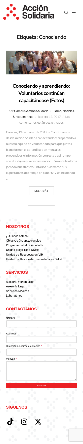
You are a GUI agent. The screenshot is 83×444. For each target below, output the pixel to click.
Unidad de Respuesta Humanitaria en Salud (34, 259)
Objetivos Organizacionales (23, 240)
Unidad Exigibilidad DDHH (22, 250)
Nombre (11, 317)
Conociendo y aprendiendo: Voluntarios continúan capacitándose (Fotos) (41, 93)
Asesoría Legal (15, 286)
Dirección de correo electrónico (24, 346)
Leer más (44, 190)
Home (57, 111)
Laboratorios (14, 295)
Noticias (68, 111)
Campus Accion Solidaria (31, 111)
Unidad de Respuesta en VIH (24, 254)
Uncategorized (23, 116)
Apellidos (11, 333)
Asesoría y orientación (20, 282)
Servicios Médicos (17, 291)
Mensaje (11, 358)
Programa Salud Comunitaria (24, 245)
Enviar (41, 385)
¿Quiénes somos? (17, 236)
